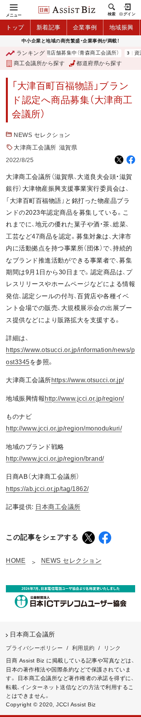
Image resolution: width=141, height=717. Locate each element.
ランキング (30, 53)
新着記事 (48, 27)
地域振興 (121, 27)
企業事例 (85, 27)
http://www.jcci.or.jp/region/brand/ (55, 458)
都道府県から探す (99, 63)
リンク (112, 648)
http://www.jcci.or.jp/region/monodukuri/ (64, 428)
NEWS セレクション (42, 134)
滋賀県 (68, 147)
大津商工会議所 (35, 147)
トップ (15, 27)
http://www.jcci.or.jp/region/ (84, 398)
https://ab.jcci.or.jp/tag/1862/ (47, 488)
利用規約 (83, 648)
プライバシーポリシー (34, 648)
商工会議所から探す (39, 63)
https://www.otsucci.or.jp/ (87, 380)
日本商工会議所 (58, 507)
